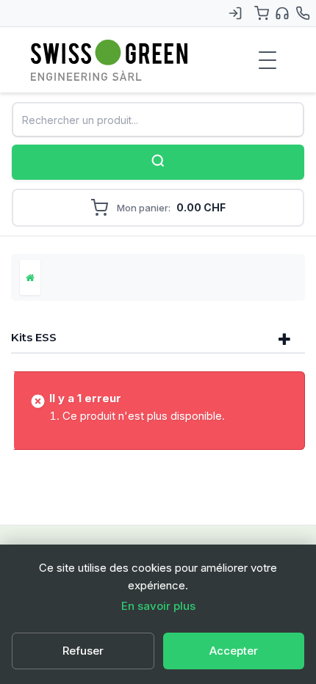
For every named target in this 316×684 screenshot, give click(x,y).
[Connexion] (235, 13)
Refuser (83, 651)
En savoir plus (158, 606)
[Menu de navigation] (267, 60)
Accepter (233, 651)
